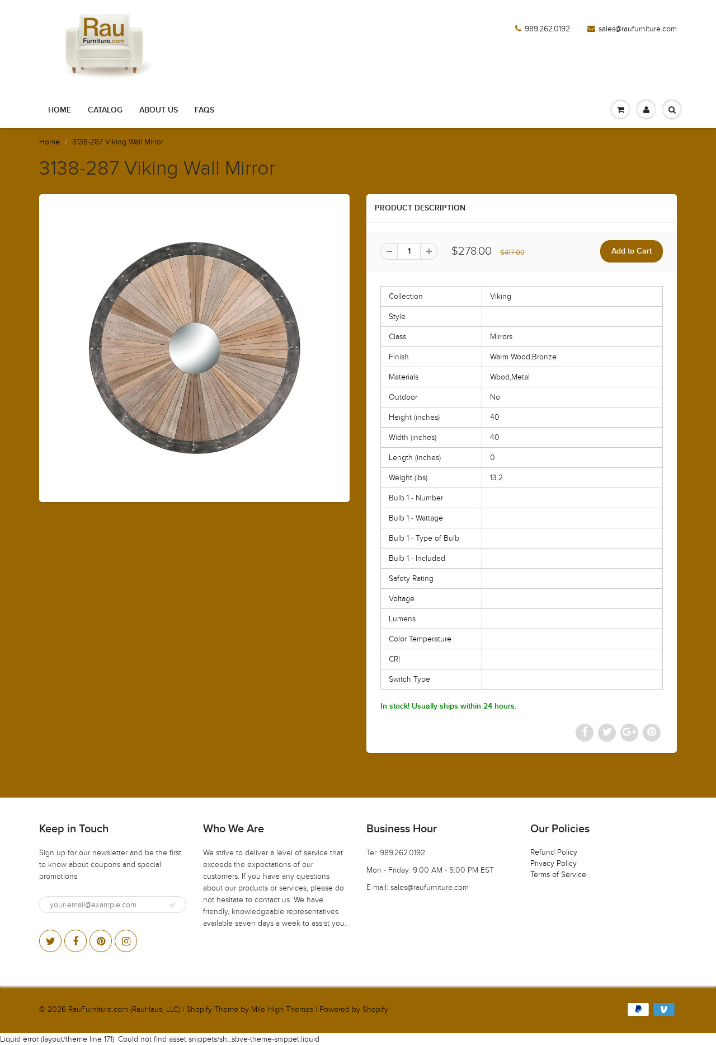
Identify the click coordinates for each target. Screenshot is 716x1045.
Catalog (105, 110)
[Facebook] (75, 941)
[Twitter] (50, 941)
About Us (158, 110)
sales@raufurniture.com (638, 29)
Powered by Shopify (353, 1009)
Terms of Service (558, 874)
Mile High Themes (282, 1009)
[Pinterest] (101, 941)
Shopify (199, 1009)
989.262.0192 (547, 29)
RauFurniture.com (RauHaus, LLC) (124, 1009)
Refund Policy (553, 852)
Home (59, 110)
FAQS (204, 110)
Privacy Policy (553, 863)
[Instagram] (126, 941)
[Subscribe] (172, 905)
